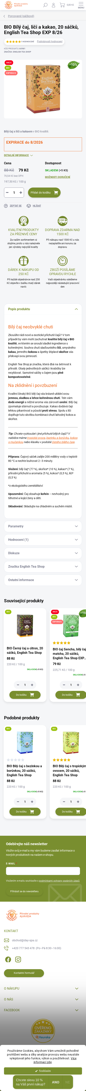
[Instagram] (17, 958)
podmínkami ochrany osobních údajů (59, 880)
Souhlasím (45, 1070)
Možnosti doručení (57, 177)
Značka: (17, 52)
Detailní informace (16, 155)
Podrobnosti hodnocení (49, 41)
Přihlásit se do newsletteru (24, 891)
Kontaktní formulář (24, 973)
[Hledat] (45, 5)
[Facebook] (7, 958)
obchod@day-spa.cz (25, 940)
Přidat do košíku (41, 192)
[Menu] (81, 5)
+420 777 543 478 (36, 948)
